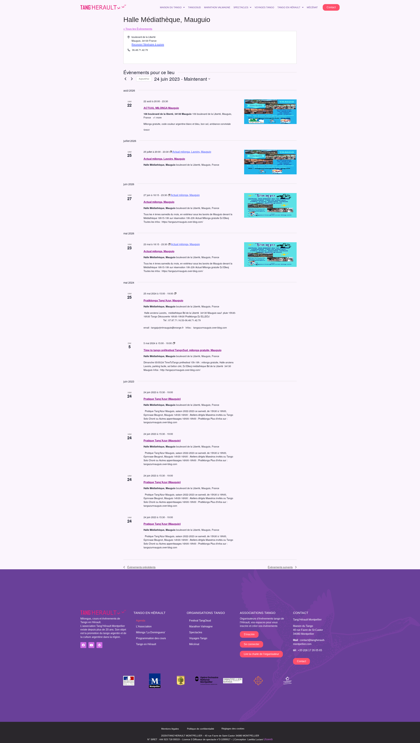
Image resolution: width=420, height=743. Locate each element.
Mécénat (312, 7)
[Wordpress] (99, 645)
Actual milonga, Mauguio (159, 202)
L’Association (144, 626)
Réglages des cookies (232, 728)
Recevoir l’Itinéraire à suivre (148, 44)
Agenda (140, 620)
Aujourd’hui (144, 78)
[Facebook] (83, 645)
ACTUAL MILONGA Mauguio (161, 108)
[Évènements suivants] (132, 79)
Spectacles (240, 7)
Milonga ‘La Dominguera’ (150, 632)
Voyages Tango (264, 7)
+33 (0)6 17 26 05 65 (310, 650)
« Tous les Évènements (137, 29)
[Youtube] (91, 645)
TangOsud (194, 7)
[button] (172, 7)
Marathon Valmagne (217, 7)
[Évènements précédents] (125, 79)
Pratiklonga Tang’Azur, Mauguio (163, 300)
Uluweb (268, 739)
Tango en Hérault (288, 7)
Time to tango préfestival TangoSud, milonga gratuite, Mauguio (182, 350)
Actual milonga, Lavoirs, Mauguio (164, 158)
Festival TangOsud (200, 620)
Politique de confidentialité (200, 728)
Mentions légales (170, 728)
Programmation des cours (151, 638)
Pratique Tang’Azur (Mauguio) (162, 399)
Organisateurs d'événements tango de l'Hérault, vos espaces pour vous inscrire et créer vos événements (262, 622)
